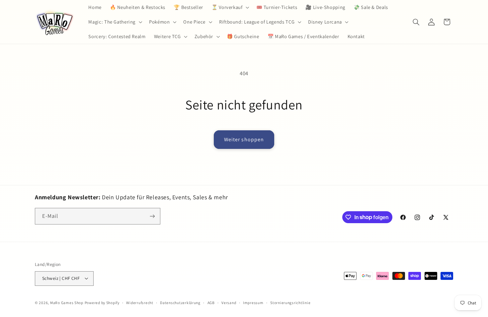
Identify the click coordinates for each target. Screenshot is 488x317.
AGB (211, 302)
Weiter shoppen (244, 139)
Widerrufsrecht (139, 302)
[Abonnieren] (152, 216)
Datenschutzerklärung (180, 302)
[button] (229, 7)
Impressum (253, 302)
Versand (228, 302)
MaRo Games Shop (66, 302)
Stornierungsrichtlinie (290, 302)
